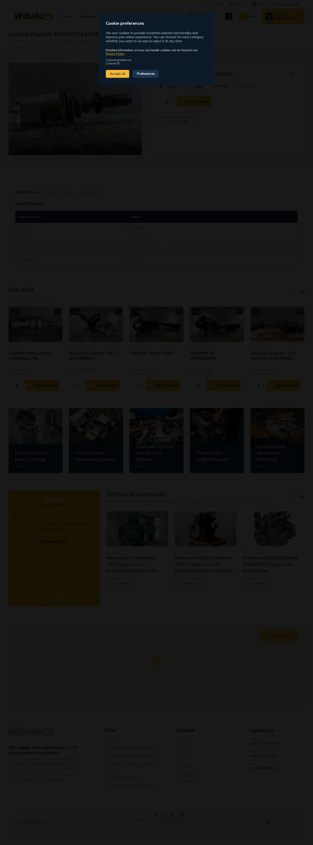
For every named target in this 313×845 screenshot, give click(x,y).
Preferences (146, 74)
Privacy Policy (115, 53)
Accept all (117, 74)
